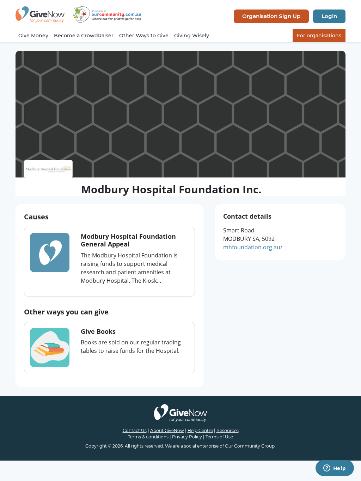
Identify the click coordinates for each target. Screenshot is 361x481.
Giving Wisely (191, 35)
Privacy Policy (187, 436)
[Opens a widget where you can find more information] (334, 468)
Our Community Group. (250, 446)
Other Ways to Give (144, 35)
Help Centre (200, 430)
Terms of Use (219, 436)
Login (329, 16)
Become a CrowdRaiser (84, 35)
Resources (227, 430)
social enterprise (201, 446)
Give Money (33, 35)
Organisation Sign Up (271, 16)
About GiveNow (167, 430)
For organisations (319, 35)
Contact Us (135, 430)
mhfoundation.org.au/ (252, 247)
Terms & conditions (148, 436)
